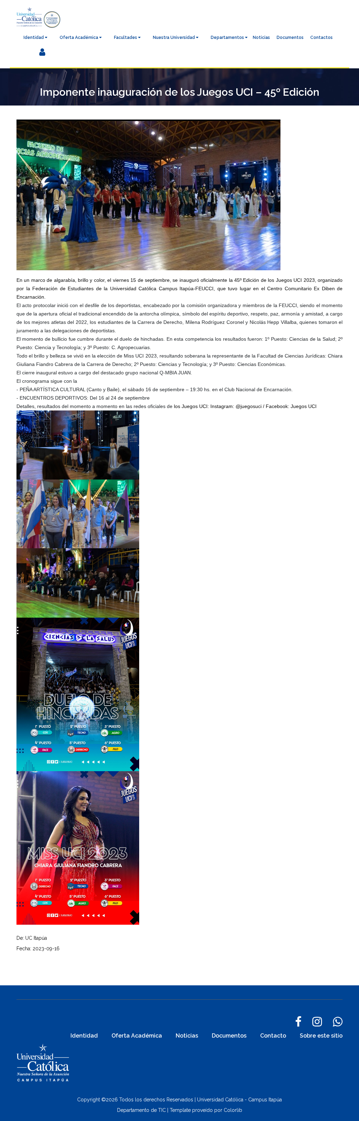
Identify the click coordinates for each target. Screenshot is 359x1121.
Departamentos (228, 37)
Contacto (273, 1035)
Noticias (261, 37)
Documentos (290, 37)
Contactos (321, 37)
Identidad (34, 37)
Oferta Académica (79, 37)
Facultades (126, 37)
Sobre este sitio (321, 1035)
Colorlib (233, 1110)
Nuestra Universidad (174, 37)
